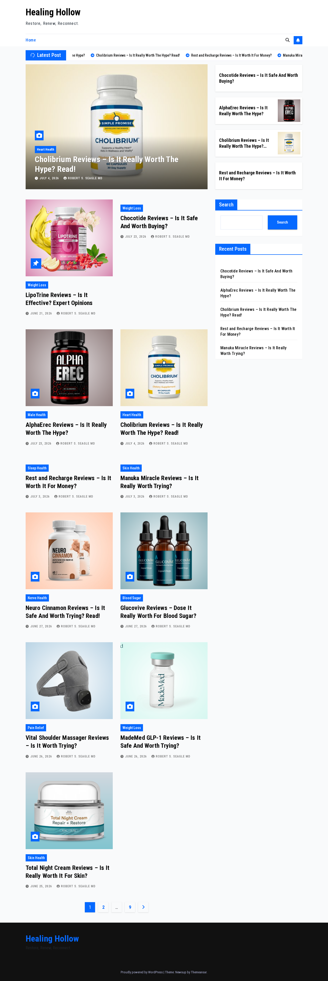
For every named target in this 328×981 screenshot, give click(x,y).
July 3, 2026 (50, 178)
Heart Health (131, 415)
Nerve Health (37, 598)
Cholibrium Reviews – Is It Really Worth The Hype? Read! (244, 146)
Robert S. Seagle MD (85, 178)
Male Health (37, 415)
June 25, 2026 (41, 886)
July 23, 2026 (136, 236)
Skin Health (131, 468)
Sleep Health (45, 149)
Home (31, 40)
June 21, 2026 (41, 313)
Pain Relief (36, 728)
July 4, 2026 (135, 443)
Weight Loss (37, 285)
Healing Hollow (53, 12)
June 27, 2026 (41, 626)
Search (226, 205)
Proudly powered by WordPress (142, 972)
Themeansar (199, 972)
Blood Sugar (131, 598)
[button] (287, 40)
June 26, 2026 (41, 756)
